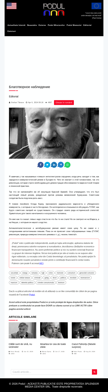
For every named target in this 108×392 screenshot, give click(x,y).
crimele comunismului (45, 283)
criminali (37, 278)
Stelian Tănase (17, 102)
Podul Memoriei (74, 25)
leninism (61, 283)
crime (50, 273)
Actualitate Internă (16, 25)
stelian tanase (24, 278)
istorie (13, 278)
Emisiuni (12, 31)
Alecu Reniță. (15, 351)
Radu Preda (77, 351)
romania (34, 273)
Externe (42, 25)
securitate (14, 273)
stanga (24, 273)
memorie (60, 273)
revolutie (73, 278)
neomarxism (85, 278)
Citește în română (64, 102)
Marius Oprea (46, 351)
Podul (32, 295)
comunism (71, 273)
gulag (47, 278)
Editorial (87, 25)
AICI (41, 263)
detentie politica (27, 283)
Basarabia (32, 25)
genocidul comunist (86, 273)
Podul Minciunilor (56, 25)
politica (63, 278)
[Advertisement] (54, 58)
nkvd (54, 278)
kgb (43, 273)
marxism (14, 283)
